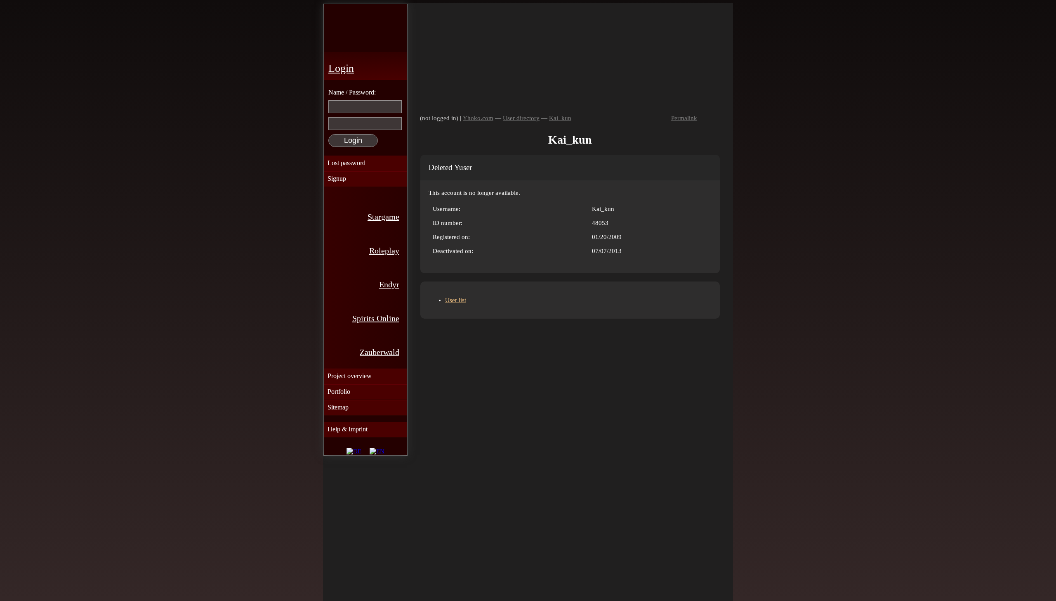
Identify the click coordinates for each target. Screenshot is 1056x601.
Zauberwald (379, 352)
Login (341, 68)
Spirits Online (375, 318)
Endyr (389, 284)
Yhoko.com (478, 118)
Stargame (383, 216)
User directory (521, 118)
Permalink (684, 118)
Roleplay (384, 250)
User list (455, 300)
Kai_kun (560, 118)
